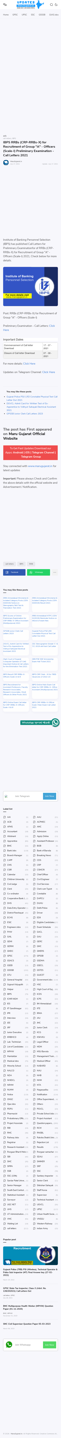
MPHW (10, 1313)
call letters (9, 564)
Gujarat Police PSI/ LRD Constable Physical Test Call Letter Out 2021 (44, 633)
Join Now (49, 796)
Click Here (29, 363)
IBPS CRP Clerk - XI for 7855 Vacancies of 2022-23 (44, 675)
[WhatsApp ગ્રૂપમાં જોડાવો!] (55, 722)
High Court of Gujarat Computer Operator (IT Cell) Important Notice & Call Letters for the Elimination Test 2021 (16, 663)
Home (6, 14)
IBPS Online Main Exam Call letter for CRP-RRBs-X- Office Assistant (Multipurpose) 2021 (45, 687)
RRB (31, 564)
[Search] (52, 4)
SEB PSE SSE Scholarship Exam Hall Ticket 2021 (42, 660)
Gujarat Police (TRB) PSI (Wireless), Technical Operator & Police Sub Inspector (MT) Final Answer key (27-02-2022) (30, 1272)
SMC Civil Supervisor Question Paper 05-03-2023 (27, 1324)
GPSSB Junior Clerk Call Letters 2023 (25, 413)
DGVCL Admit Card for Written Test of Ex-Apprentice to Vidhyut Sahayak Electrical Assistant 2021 (31, 407)
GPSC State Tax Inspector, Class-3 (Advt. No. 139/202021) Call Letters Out (24, 1290)
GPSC (15, 14)
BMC (5, 1313)
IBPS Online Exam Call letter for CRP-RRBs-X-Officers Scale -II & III (14, 705)
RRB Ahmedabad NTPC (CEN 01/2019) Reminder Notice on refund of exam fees (44, 618)
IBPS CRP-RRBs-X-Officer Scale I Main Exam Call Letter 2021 (44, 705)
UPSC (24, 14)
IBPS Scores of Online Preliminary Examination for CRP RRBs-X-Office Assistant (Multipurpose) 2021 (15, 619)
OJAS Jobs (53, 14)
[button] (56, 4)
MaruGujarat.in (16, 161)
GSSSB (42, 14)
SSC (33, 14)
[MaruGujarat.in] (30, 4)
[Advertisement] (30, 56)
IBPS (21, 564)
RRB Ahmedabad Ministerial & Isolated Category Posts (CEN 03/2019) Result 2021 (44, 600)
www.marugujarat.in (40, 466)
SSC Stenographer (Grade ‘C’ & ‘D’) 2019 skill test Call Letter (45, 645)
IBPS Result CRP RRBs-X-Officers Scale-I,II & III (14, 675)
